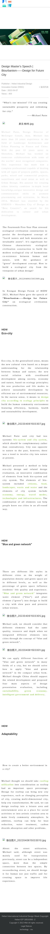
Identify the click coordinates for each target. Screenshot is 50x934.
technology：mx (26, 929)
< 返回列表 (43, 87)
